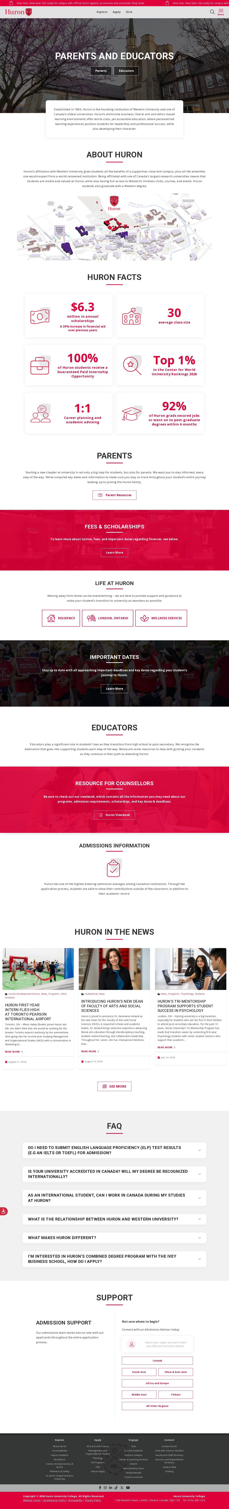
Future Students (59, 1455)
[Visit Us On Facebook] (100, 1487)
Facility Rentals (133, 1472)
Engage (133, 1440)
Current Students (133, 1450)
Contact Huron (169, 1446)
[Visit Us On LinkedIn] (110, 1487)
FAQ (98, 1467)
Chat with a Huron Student (169, 1450)
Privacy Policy (93, 1500)
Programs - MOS (58, 993)
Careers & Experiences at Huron (59, 1465)
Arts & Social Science (98, 1446)
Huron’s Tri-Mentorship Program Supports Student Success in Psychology (185, 1006)
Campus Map (169, 1467)
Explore (102, 12)
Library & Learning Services (133, 1459)
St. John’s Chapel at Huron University (59, 1477)
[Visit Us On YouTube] (128, 1487)
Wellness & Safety (59, 1471)
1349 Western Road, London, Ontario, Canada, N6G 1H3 (148, 1500)
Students (10, 997)
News (44, 993)
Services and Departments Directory (169, 1461)
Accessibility (75, 1500)
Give (129, 12)
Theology (98, 1458)
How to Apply (98, 1471)
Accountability (59, 1450)
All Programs (98, 1462)
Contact (169, 1440)
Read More (12, 1051)
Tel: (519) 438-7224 (194, 1500)
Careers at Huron (133, 1477)
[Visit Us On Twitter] (121, 1487)
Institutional (91, 993)
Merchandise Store (133, 1468)
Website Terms (31, 1500)
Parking (169, 1471)
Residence (59, 1459)
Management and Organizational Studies (98, 1452)
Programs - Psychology (181, 993)
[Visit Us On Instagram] (105, 1487)
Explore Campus (133, 1455)
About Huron (60, 1446)
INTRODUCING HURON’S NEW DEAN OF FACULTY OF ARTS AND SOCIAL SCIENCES (112, 1006)
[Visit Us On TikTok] (116, 1487)
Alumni (133, 1463)
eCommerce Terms (54, 1500)
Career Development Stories (24, 993)
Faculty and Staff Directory (169, 1455)
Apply (117, 12)
